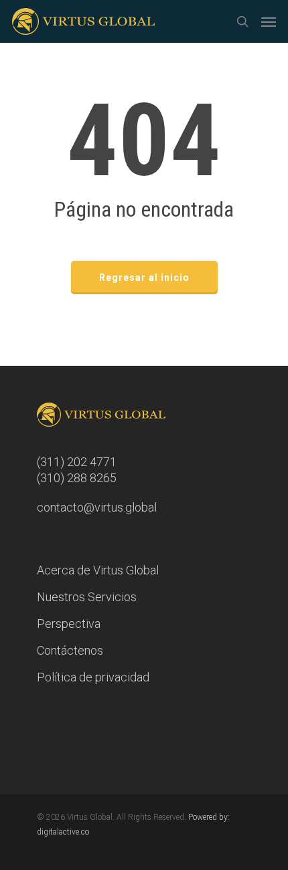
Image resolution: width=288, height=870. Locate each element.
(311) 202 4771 (77, 462)
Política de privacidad (93, 677)
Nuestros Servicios (87, 597)
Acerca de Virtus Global (98, 570)
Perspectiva (68, 624)
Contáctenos (70, 650)
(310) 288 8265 (77, 478)
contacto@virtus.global (97, 507)
